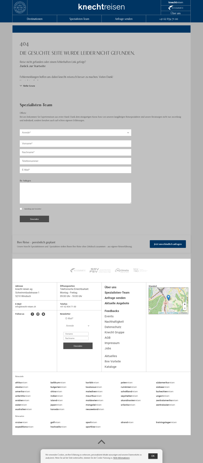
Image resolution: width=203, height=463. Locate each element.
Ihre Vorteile (113, 361)
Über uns (176, 13)
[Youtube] (43, 314)
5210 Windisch (23, 296)
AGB (107, 337)
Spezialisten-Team (79, 19)
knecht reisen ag (23, 289)
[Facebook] (32, 314)
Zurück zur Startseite (33, 66)
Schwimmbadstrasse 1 (27, 292)
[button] (101, 85)
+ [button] (185, 304)
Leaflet (161, 313)
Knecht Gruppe (114, 332)
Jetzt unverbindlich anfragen (168, 244)
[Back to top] (101, 442)
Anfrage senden (123, 19)
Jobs (108, 348)
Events (109, 316)
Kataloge (111, 367)
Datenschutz (113, 327)
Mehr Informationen (121, 457)
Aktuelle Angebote (117, 303)
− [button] (185, 308)
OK (153, 456)
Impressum (112, 343)
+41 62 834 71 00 (168, 19)
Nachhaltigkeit (114, 321)
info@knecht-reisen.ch (25, 306)
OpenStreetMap (172, 313)
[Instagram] (38, 314)
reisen (101, 7)
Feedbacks (112, 311)
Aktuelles (111, 356)
